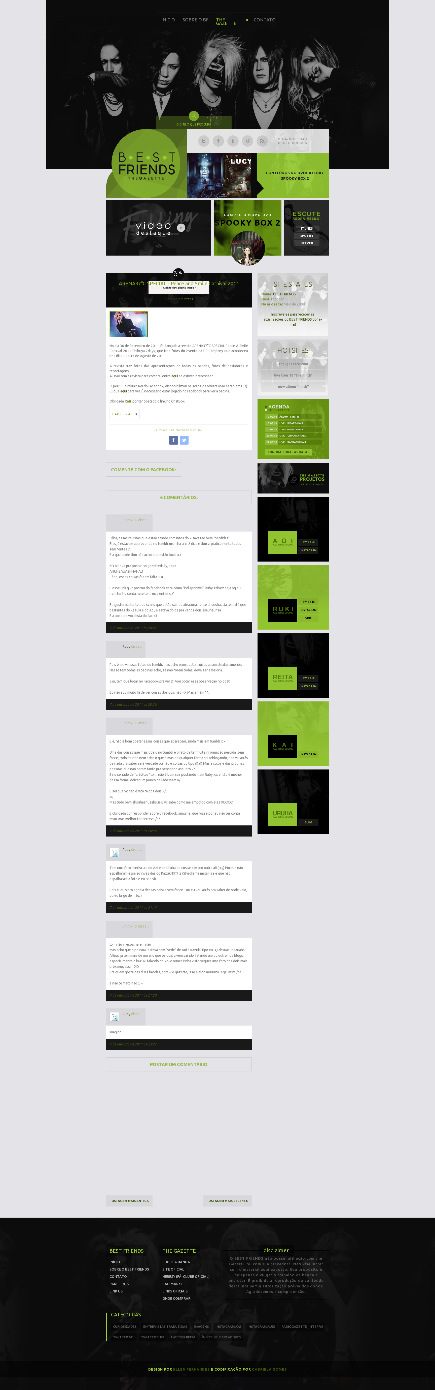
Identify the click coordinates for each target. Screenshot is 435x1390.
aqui (174, 376)
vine (308, 618)
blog (308, 822)
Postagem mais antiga (129, 1200)
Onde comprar (176, 1298)
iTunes (307, 228)
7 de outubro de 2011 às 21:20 (133, 995)
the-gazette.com (293, 364)
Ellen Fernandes (191, 1369)
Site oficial (173, 1269)
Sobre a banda (176, 1262)
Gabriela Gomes (269, 1369)
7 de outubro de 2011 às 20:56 (133, 831)
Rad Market (173, 1284)
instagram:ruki (261, 1326)
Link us (116, 1291)
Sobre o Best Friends (129, 1269)
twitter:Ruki (152, 1337)
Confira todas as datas (288, 452)
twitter (308, 542)
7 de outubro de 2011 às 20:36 (133, 704)
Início (168, 19)
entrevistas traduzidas (165, 1326)
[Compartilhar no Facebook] (173, 440)
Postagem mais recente (227, 1200)
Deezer (307, 243)
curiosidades (125, 1326)
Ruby (126, 646)
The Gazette (226, 21)
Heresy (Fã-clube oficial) (186, 1276)
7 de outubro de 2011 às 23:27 (133, 1044)
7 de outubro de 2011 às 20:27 (133, 628)
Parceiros (119, 1284)
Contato (265, 19)
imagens (201, 1326)
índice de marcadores (221, 1337)
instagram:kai (228, 1326)
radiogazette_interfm (302, 1326)
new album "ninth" (293, 387)
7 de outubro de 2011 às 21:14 (133, 907)
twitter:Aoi (123, 1337)
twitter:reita (182, 1337)
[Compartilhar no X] (184, 440)
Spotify (307, 235)
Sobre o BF (195, 19)
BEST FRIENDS (284, 294)
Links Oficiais (175, 1291)
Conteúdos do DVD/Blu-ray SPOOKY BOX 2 (295, 175)
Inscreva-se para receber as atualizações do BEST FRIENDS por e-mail (293, 319)
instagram (308, 550)
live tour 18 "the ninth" (293, 375)
